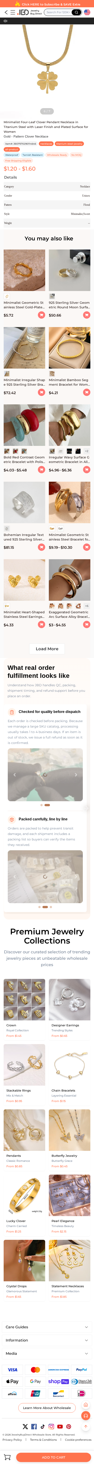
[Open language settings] (87, 12)
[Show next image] (76, 775)
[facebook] (34, 1426)
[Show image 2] (49, 805)
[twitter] (25, 1426)
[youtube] (60, 1426)
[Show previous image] (14, 775)
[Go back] (6, 12)
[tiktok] (42, 1426)
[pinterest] (68, 1426)
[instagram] (51, 1426)
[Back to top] (85, 1426)
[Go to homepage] (29, 12)
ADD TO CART (53, 1457)
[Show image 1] (43, 805)
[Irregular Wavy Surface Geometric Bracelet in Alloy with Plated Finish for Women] (69, 425)
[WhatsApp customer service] (85, 1415)
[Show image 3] (49, 907)
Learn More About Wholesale (47, 1408)
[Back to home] (85, 1404)
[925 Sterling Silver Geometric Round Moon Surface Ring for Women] (69, 271)
